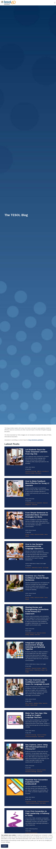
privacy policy (48, 838)
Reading (27, 634)
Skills (26, 703)
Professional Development (31, 736)
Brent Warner (38, 473)
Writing (31, 534)
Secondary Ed (45, 471)
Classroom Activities (29, 473)
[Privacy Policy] (44, 838)
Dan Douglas (45, 567)
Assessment (39, 502)
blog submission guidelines (35, 440)
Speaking (32, 634)
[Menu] (55, 2)
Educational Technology (30, 471)
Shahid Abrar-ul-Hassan (37, 567)
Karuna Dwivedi (33, 705)
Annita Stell (34, 504)
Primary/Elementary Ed (30, 502)
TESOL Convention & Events (32, 803)
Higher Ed (39, 471)
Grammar (27, 534)
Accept (4, 846)
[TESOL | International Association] (8, 3)
